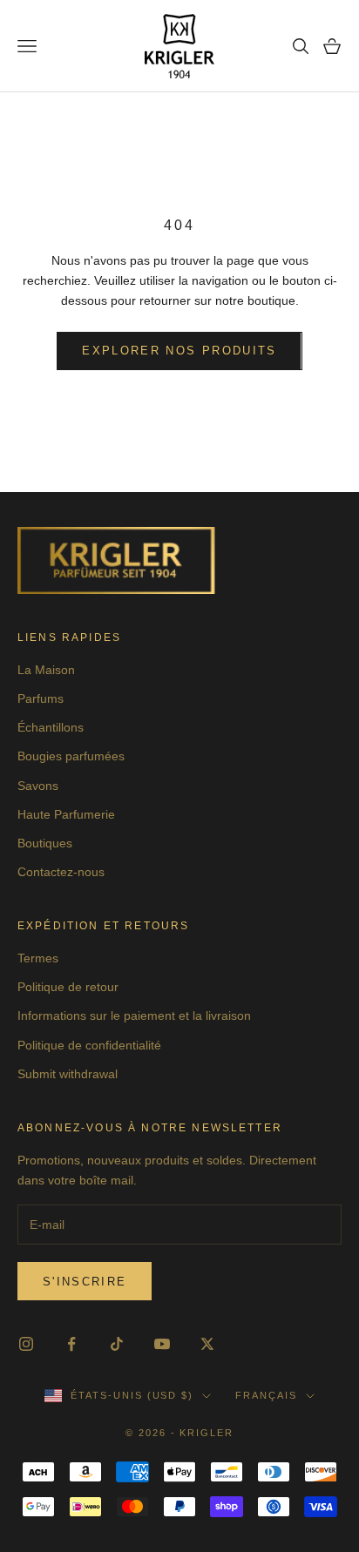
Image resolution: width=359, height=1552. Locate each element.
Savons (37, 786)
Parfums (40, 698)
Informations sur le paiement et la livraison (134, 1015)
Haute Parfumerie (66, 814)
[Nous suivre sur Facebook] (71, 1344)
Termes (37, 958)
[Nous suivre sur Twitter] (207, 1344)
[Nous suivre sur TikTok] (116, 1344)
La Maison (46, 670)
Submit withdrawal (67, 1074)
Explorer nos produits (179, 350)
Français (266, 1395)
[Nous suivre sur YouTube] (162, 1344)
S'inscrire (84, 1281)
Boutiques (44, 843)
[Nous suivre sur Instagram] (26, 1344)
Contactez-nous (61, 872)
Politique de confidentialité (89, 1045)
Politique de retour (68, 987)
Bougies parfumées (71, 756)
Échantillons (50, 727)
